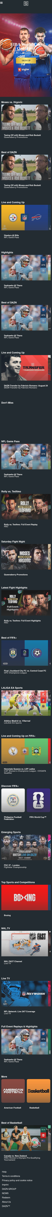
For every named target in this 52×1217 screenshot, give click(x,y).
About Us (6, 1201)
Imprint (5, 1184)
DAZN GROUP (9, 1188)
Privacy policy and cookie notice (17, 1180)
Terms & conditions (11, 1176)
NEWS (5, 1193)
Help (4, 1171)
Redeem (6, 1197)
